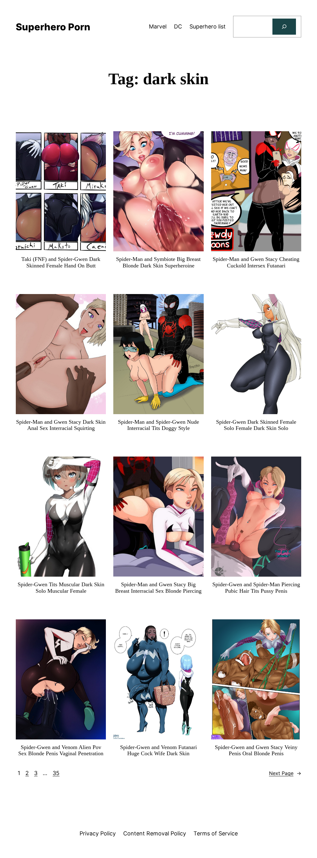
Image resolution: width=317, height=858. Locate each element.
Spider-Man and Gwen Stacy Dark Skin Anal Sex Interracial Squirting (61, 425)
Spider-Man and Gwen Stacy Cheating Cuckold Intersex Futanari (256, 262)
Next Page (285, 773)
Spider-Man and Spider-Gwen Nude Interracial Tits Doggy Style (158, 425)
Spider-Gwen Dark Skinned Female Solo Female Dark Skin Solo (256, 425)
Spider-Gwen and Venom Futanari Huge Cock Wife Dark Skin (158, 750)
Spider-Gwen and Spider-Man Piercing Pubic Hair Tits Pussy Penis (256, 587)
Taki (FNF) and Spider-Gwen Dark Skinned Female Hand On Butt (60, 262)
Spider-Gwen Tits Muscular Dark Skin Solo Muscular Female (61, 587)
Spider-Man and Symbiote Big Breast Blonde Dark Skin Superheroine (158, 262)
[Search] (284, 27)
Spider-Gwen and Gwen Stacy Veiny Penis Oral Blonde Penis (256, 750)
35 (56, 773)
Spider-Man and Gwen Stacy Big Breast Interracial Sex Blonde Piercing (158, 587)
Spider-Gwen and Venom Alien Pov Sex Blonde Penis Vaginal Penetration (60, 750)
